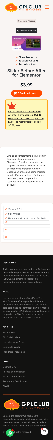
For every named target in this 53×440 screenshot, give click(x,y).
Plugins (31, 21)
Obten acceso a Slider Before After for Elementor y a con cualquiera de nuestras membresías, (25, 118)
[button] (26, 93)
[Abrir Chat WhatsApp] (10, 433)
